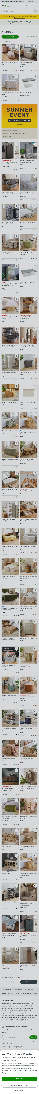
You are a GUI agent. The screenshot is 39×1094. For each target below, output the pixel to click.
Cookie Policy (24, 1070)
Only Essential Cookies (19, 1085)
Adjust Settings (19, 1091)
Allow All (19, 1079)
